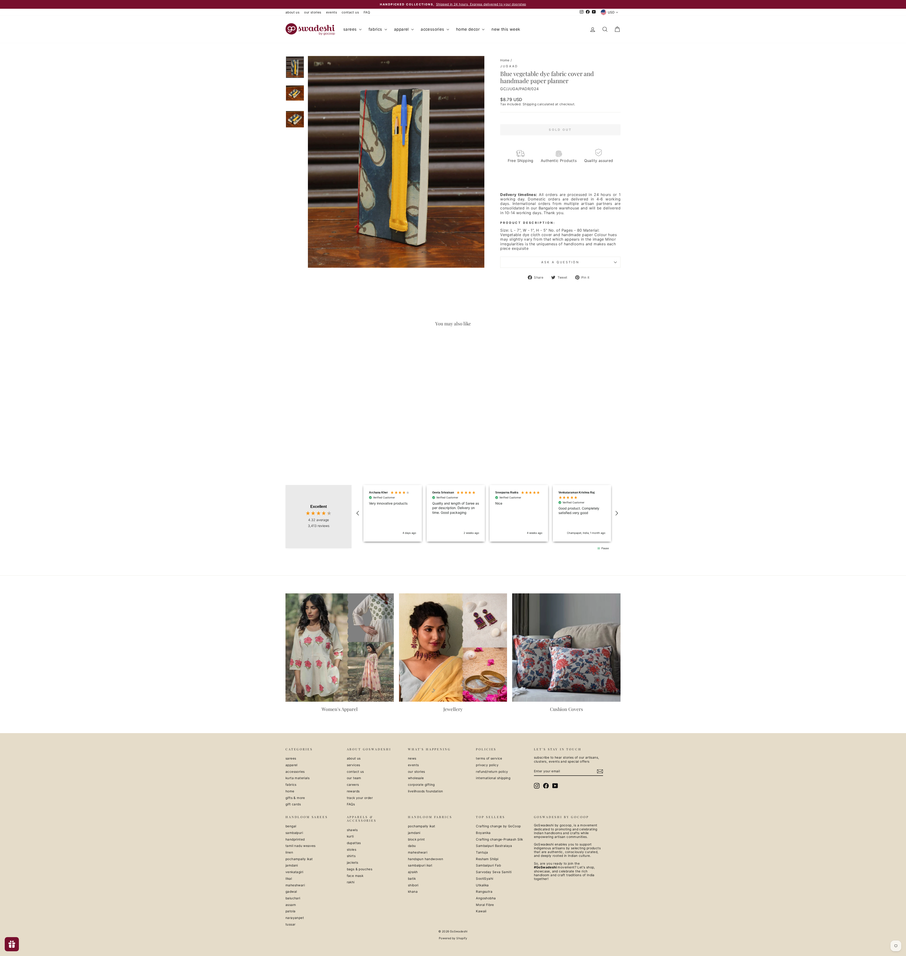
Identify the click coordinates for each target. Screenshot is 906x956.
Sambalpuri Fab (488, 865)
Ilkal (288, 878)
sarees (350, 29)
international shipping (493, 778)
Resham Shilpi (487, 859)
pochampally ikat (299, 859)
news (412, 758)
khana (413, 891)
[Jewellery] (453, 647)
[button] (358, 513)
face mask (355, 876)
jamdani (291, 865)
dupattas (354, 843)
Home (505, 60)
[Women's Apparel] (339, 647)
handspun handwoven (425, 859)
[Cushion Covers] (566, 647)
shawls (352, 830)
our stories (312, 12)
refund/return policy (492, 771)
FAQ (367, 12)
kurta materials (297, 778)
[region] (487, 513)
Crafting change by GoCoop (498, 826)
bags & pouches (360, 869)
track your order (360, 798)
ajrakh (413, 872)
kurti (350, 836)
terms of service (489, 758)
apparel (402, 29)
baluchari (292, 898)
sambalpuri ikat (420, 865)
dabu (412, 846)
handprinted (295, 839)
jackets (352, 862)
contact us (350, 12)
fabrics (376, 29)
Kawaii (481, 911)
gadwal (291, 891)
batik (412, 878)
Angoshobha (486, 898)
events (331, 12)
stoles (351, 849)
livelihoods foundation (425, 791)
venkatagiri (294, 872)
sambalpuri (294, 833)
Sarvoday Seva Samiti (494, 872)
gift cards (293, 804)
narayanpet (294, 918)
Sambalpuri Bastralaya (494, 846)
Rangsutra (484, 891)
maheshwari (295, 885)
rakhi (351, 882)
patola (290, 911)
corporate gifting (421, 784)
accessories (433, 29)
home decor (468, 29)
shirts (351, 856)
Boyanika (483, 833)
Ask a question (560, 262)
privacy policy (487, 765)
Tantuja (482, 852)
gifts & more (295, 798)
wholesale (416, 778)
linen (289, 852)
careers (353, 784)
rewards (353, 791)
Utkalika (482, 885)
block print (416, 839)
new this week (505, 29)
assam (290, 905)
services (353, 765)
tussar (290, 924)
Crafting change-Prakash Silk (499, 839)
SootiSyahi (484, 878)
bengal (290, 826)
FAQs (351, 804)
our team (354, 778)
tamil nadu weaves (300, 846)
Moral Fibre (485, 905)
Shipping (529, 104)
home (289, 791)
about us (292, 12)
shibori (413, 885)
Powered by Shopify (453, 938)
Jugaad (509, 66)
